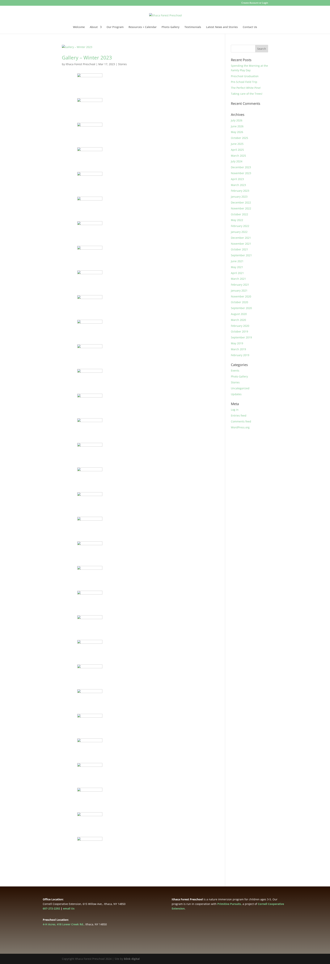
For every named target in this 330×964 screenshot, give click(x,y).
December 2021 (241, 238)
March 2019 (238, 349)
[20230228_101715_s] (90, 237)
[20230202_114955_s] (90, 581)
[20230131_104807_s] (90, 384)
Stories (122, 64)
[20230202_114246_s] (90, 705)
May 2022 (237, 220)
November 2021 (241, 243)
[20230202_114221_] (90, 778)
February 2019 (240, 355)
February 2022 (240, 226)
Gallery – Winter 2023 (87, 57)
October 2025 (239, 138)
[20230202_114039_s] (90, 803)
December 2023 (241, 167)
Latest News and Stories (222, 27)
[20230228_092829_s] (90, 458)
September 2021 (241, 255)
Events (235, 370)
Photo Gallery (171, 27)
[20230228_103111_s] (90, 360)
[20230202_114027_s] (90, 828)
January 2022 (239, 232)
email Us (68, 908)
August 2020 (239, 314)
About (94, 27)
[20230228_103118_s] (90, 335)
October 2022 (239, 214)
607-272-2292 (51, 908)
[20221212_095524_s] (90, 138)
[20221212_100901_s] (90, 187)
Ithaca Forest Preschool (80, 64)
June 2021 (237, 261)
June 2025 (237, 144)
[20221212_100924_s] (90, 163)
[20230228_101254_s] (90, 212)
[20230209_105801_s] (90, 532)
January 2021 (239, 290)
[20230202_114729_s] (90, 606)
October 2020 (239, 302)
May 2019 (237, 343)
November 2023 (241, 173)
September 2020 (241, 308)
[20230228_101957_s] (90, 261)
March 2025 (238, 155)
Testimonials (192, 27)
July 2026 (236, 120)
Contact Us (250, 27)
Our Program (115, 27)
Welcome (79, 27)
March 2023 (238, 185)
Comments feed (241, 421)
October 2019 (239, 331)
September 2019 (241, 337)
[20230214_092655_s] (90, 508)
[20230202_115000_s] (90, 557)
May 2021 (237, 267)
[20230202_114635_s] (90, 680)
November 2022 (241, 208)
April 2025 (237, 149)
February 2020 (240, 326)
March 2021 (238, 278)
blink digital (132, 959)
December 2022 (241, 202)
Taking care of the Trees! (246, 93)
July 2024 (236, 161)
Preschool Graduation (245, 76)
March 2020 (238, 320)
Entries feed (238, 415)
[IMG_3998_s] (90, 852)
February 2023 (240, 190)
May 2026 (237, 132)
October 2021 (239, 249)
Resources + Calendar (143, 27)
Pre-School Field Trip (244, 82)
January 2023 (239, 196)
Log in (235, 409)
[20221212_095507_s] (90, 89)
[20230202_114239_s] (90, 754)
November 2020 (241, 296)
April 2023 (237, 179)
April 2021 (237, 273)
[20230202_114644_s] (90, 655)
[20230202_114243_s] (90, 729)
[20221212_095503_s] (90, 113)
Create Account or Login (254, 3)
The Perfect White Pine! (246, 88)
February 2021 (240, 284)
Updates (236, 394)
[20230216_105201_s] (90, 483)
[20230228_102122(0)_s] (90, 311)
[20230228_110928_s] (90, 409)
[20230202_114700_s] (90, 631)
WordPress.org (240, 427)
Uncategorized (240, 388)
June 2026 (237, 126)
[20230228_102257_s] (90, 286)
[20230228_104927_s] (90, 434)
